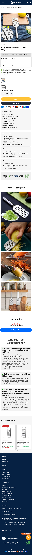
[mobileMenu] (3, 2)
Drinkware (4, 489)
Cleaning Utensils (6, 497)
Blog (3, 463)
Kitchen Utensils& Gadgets (8, 487)
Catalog (4, 465)
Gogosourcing (20, 549)
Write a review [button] (16, 330)
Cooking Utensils (6, 491)
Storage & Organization (8, 493)
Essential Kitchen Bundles (8, 499)
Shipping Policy (6, 478)
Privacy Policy (5, 472)
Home (2, 7)
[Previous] (3, 27)
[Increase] (11, 93)
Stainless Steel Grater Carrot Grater (7, 443)
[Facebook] (5, 543)
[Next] (29, 27)
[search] (27, 3)
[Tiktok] (14, 543)
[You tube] (18, 543)
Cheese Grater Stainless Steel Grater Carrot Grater (23, 443)
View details (13, 168)
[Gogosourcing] (16, 2)
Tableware (4, 485)
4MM (3, 87)
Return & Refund (6, 474)
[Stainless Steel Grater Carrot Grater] (8, 432)
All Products (5, 501)
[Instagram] (8, 543)
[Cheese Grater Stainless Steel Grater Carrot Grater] (23, 432)
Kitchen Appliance (6, 495)
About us (4, 459)
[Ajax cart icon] (30, 3)
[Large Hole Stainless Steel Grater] (28, 16)
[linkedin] (11, 543)
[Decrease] (3, 93)
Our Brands (5, 461)
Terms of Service (6, 476)
